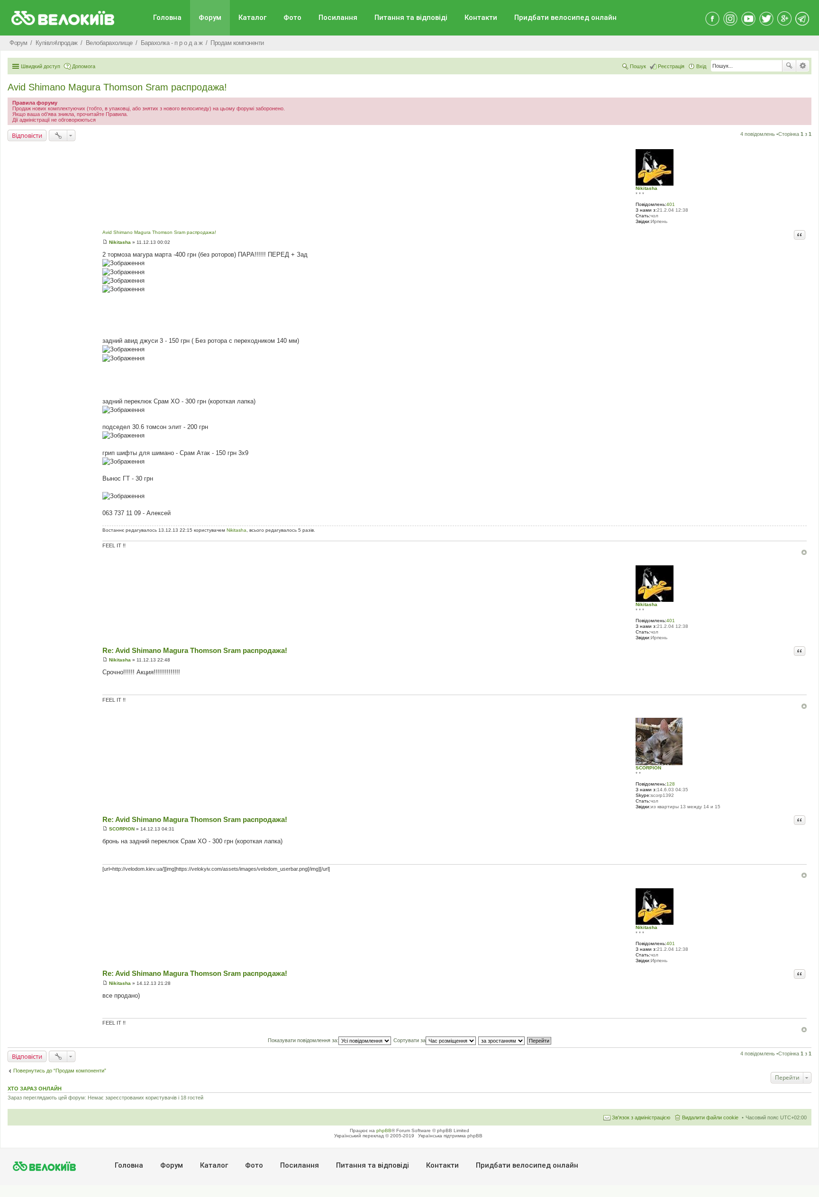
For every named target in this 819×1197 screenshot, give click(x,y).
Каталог (252, 17)
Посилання (337, 17)
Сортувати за (409, 1040)
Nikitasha (646, 188)
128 (670, 783)
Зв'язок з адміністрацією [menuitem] (641, 1117)
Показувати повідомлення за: (303, 1040)
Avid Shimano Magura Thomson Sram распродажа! (117, 87)
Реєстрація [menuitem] (671, 66)
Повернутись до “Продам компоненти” (59, 1070)
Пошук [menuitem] (638, 66)
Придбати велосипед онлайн (565, 17)
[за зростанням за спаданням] (502, 1040)
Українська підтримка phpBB (450, 1135)
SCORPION (648, 767)
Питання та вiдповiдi (410, 17)
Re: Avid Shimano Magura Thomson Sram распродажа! (194, 650)
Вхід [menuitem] (701, 66)
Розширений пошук (802, 65)
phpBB (383, 1130)
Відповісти (27, 135)
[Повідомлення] (105, 242)
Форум (210, 17)
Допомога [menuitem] (83, 66)
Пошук (789, 65)
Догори (804, 552)
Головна (167, 17)
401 (670, 204)
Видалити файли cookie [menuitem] (710, 1117)
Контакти (480, 17)
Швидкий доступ (40, 66)
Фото (292, 17)
